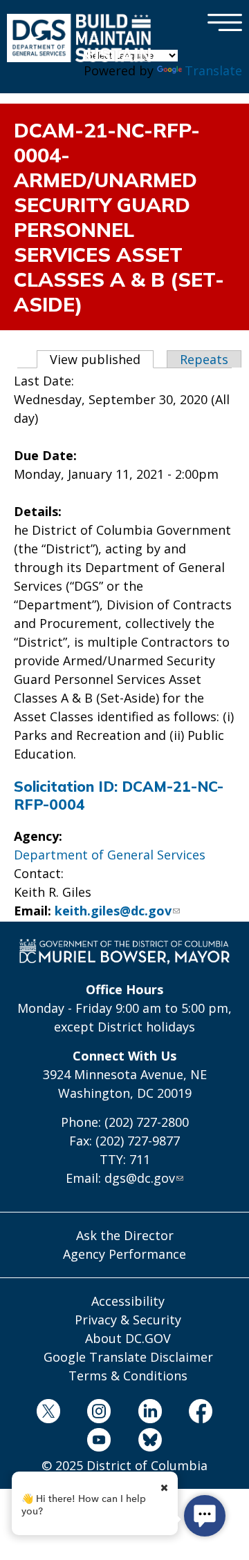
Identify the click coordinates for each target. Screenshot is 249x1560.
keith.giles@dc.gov (113, 910)
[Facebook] (200, 1413)
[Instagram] (98, 1413)
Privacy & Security (128, 1319)
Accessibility (128, 1301)
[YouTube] (98, 1442)
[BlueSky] (150, 1442)
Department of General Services (109, 854)
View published (102, 359)
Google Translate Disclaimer (128, 1357)
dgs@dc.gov (139, 1178)
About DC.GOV (128, 1338)
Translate (213, 70)
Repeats (204, 359)
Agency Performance (124, 1254)
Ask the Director (125, 1235)
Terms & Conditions (127, 1375)
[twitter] (48, 1413)
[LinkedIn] (150, 1413)
